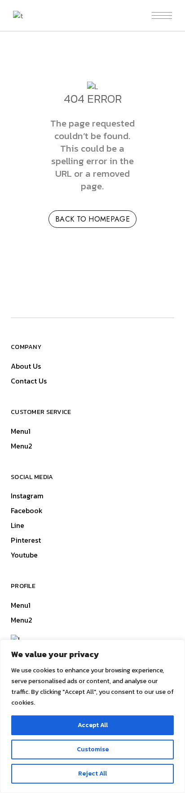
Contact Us (29, 380)
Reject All (92, 773)
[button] (162, 15)
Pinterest (26, 540)
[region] (92, 716)
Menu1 (21, 431)
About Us (26, 366)
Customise (93, 749)
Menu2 (21, 445)
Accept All (93, 725)
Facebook (27, 510)
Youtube (24, 554)
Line (17, 525)
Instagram (27, 495)
